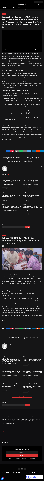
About (7, 472)
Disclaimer (20, 474)
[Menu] (3, 4)
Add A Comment (22, 218)
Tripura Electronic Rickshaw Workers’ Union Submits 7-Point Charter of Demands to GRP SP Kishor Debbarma (32, 195)
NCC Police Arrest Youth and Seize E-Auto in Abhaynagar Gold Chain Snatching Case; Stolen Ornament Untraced (11, 195)
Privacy (34, 472)
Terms (38, 472)
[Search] (39, 4)
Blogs (3, 431)
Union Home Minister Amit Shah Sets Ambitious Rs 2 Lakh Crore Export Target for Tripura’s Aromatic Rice (12, 336)
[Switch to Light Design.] (40, 4)
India (14, 7)
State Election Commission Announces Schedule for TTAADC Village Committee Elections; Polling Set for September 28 (32, 182)
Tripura (9, 7)
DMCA (25, 474)
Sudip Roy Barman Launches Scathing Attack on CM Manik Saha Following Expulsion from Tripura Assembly (11, 207)
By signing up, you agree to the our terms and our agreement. (22, 458)
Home (4, 7)
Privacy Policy (29, 458)
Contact (13, 472)
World (18, 7)
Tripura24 (6, 27)
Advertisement (27, 472)
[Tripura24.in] (21, 4)
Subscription (19, 472)
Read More (5, 188)
